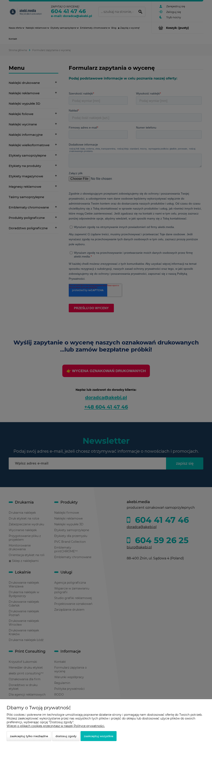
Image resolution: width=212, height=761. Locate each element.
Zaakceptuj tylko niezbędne (29, 736)
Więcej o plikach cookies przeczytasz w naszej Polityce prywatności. (56, 726)
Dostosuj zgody (65, 736)
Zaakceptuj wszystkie (98, 736)
